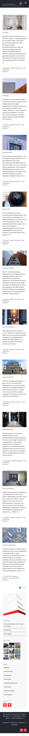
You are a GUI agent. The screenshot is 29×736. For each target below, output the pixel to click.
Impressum (6, 722)
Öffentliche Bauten (9, 691)
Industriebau (7, 687)
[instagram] (21, 730)
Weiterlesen (5, 71)
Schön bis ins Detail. (7, 152)
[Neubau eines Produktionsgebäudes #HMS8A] (17, 645)
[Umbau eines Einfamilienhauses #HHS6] (6, 651)
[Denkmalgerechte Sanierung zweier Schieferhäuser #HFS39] (12, 651)
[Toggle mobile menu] (26, 3)
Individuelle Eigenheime (10, 683)
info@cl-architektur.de (17, 718)
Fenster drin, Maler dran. (8, 488)
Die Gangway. (5, 95)
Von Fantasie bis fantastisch (9, 545)
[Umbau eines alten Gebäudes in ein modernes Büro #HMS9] (6, 657)
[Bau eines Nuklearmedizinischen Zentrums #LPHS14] (17, 657)
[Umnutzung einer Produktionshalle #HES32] (12, 645)
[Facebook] (9, 705)
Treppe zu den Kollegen (8, 268)
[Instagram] (5, 705)
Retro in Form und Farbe (8, 327)
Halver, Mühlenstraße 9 (8, 377)
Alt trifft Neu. (5, 32)
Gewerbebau (19, 68)
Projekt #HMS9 (5, 69)
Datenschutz (13, 722)
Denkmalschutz (8, 671)
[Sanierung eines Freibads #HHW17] (17, 651)
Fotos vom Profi (6, 209)
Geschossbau (7, 675)
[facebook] (25, 730)
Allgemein (7, 667)
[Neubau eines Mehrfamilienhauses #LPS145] (12, 657)
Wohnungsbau (8, 694)
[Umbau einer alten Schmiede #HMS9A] (6, 645)
